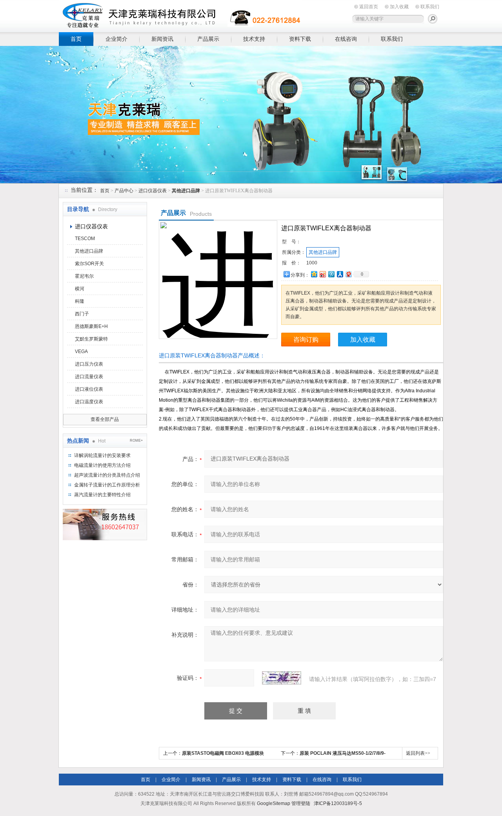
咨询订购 (305, 339)
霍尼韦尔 (84, 276)
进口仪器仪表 (152, 190)
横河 (79, 288)
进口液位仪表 (89, 389)
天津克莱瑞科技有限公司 (180, 14)
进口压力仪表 (89, 364)
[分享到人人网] (339, 274)
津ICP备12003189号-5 (338, 803)
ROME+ (136, 441)
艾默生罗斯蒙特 (91, 339)
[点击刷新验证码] (281, 678)
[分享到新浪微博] (322, 274)
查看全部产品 (105, 419)
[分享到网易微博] (348, 274)
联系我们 (429, 6)
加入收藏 (399, 6)
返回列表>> (418, 753)
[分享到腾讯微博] (331, 274)
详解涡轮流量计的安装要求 (102, 455)
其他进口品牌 (89, 251)
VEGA (81, 351)
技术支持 (254, 39)
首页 (76, 39)
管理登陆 (300, 803)
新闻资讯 (162, 39)
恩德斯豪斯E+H (91, 326)
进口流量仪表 (89, 376)
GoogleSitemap (273, 803)
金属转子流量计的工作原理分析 (107, 485)
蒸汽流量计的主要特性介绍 (102, 494)
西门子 (82, 314)
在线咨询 (346, 39)
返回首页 (368, 6)
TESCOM (85, 238)
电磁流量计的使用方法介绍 (102, 465)
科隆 (79, 301)
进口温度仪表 (89, 401)
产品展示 (208, 39)
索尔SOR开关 (89, 263)
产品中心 (124, 190)
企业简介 (116, 39)
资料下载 (300, 39)
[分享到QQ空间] (313, 274)
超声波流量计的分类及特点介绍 (107, 475)
